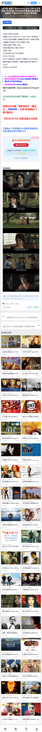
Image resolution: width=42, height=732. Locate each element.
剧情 (12, 304)
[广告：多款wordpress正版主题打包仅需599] (21, 28)
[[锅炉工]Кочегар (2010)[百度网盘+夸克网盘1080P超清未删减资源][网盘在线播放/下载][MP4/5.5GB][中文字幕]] (11, 687)
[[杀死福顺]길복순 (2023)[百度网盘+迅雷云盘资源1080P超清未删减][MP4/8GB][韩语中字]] (31, 514)
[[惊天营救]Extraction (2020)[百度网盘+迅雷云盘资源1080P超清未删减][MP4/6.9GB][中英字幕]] (31, 536)
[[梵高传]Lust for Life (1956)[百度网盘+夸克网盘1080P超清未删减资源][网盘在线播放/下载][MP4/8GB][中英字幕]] (31, 428)
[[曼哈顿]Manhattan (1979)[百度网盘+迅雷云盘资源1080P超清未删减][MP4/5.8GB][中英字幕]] (31, 385)
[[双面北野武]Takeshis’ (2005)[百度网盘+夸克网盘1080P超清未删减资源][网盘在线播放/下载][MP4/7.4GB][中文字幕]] (31, 709)
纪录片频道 (10, 631)
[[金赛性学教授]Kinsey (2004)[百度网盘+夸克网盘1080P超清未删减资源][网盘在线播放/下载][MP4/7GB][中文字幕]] (31, 471)
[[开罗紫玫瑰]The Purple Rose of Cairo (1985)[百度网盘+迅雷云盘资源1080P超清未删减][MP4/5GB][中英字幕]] (31, 558)
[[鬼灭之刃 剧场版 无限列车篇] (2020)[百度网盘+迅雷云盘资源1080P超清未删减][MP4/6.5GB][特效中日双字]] (31, 406)
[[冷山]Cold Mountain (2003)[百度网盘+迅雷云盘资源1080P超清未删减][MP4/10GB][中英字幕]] (11, 385)
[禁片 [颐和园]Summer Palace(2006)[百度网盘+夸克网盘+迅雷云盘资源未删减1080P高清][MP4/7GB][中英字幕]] (11, 644)
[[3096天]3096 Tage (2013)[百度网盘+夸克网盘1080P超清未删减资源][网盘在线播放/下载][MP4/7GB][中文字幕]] (31, 341)
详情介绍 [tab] (8, 22)
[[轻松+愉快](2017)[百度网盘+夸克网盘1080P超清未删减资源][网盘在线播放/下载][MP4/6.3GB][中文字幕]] (31, 687)
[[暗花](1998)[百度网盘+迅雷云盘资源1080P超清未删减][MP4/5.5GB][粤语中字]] (11, 666)
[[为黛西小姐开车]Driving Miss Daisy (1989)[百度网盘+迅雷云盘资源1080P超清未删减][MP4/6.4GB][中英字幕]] (31, 644)
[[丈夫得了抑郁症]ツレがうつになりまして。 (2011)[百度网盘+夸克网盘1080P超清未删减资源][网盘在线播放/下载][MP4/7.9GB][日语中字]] (11, 709)
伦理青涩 (5, 371)
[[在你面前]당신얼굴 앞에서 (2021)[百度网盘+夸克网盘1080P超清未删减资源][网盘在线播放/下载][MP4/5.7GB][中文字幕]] (31, 622)
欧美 (21, 16)
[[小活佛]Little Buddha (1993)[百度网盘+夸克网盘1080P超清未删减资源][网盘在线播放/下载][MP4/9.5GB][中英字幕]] (11, 406)
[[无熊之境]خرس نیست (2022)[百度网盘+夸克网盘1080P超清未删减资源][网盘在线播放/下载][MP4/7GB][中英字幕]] (31, 449)
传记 (7, 304)
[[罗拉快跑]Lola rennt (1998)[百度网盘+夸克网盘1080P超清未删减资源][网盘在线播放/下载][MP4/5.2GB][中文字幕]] (11, 471)
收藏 (37, 307)
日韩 (24, 371)
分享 (30, 307)
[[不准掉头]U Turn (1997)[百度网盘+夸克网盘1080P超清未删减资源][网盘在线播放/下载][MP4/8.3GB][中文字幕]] (11, 558)
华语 (11, 371)
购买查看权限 (21, 145)
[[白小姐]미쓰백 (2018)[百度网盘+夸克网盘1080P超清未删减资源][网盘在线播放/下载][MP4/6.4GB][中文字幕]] (31, 363)
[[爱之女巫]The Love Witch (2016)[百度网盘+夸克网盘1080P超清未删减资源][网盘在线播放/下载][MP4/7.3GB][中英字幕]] (31, 601)
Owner (8, 307)
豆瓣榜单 (25, 16)
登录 (34, 3)
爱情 (17, 304)
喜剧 (28, 717)
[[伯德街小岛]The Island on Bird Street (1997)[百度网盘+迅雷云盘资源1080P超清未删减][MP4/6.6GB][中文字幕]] (11, 449)
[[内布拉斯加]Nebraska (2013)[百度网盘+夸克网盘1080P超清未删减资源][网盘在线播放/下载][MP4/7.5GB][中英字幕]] (11, 579)
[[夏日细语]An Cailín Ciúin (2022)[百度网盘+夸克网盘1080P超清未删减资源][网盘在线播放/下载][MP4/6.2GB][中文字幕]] (11, 601)
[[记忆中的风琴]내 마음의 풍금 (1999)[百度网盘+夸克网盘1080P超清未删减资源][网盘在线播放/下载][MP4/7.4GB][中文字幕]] (31, 666)
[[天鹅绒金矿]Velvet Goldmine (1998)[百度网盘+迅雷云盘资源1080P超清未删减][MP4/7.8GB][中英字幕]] (31, 579)
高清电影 (29, 350)
